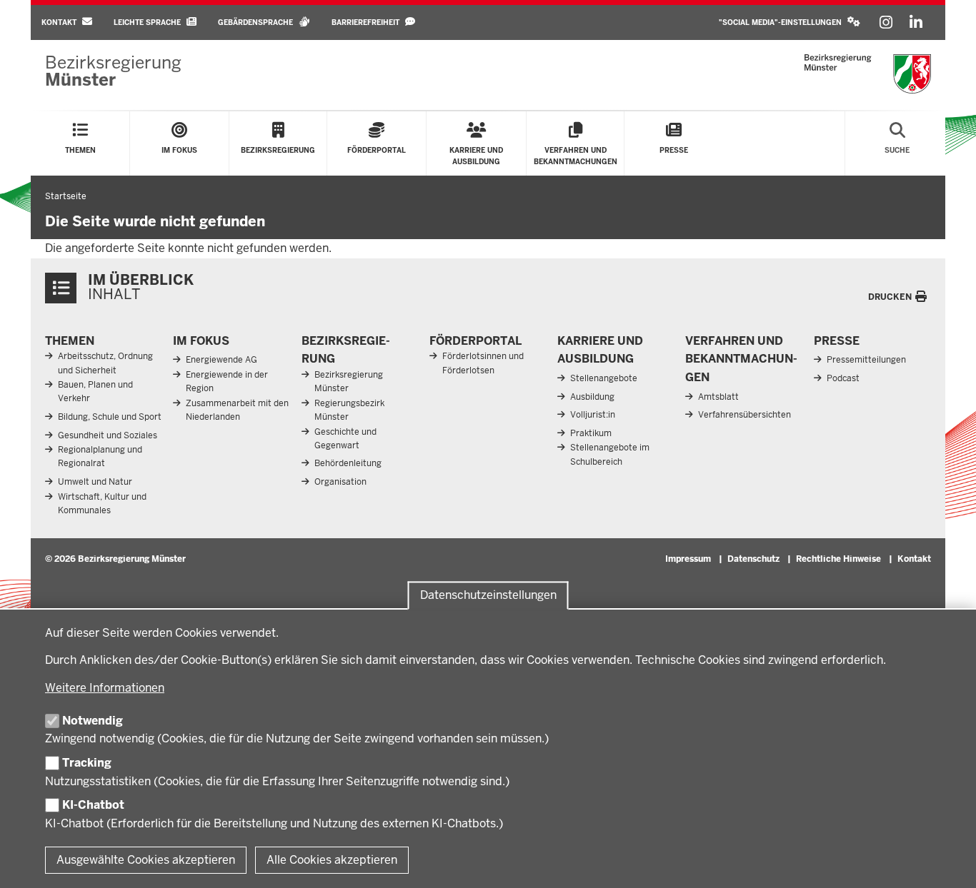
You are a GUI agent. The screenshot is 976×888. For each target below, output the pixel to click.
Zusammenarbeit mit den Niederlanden (237, 410)
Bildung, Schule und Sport (109, 417)
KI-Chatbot (93, 804)
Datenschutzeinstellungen (488, 594)
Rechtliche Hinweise (838, 559)
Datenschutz (753, 559)
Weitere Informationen (104, 687)
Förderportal (475, 340)
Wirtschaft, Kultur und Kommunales (102, 503)
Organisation (340, 482)
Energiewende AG (221, 359)
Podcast (843, 378)
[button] (789, 22)
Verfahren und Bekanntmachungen (741, 359)
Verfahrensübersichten (744, 414)
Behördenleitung (348, 463)
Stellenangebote (603, 378)
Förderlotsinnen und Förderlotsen (483, 362)
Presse (837, 340)
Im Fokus (201, 340)
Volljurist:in (592, 414)
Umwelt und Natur (95, 482)
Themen (69, 340)
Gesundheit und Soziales (107, 435)
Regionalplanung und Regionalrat (100, 456)
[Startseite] (868, 74)
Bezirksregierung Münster (348, 381)
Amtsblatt (718, 397)
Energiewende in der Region (227, 381)
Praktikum (591, 433)
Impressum (688, 559)
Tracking (86, 762)
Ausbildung (592, 397)
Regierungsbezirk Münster (349, 410)
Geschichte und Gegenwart (345, 438)
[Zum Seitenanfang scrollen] (947, 861)
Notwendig (92, 720)
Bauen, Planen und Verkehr (95, 391)
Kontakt (914, 559)
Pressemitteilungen (866, 359)
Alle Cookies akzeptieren (332, 859)
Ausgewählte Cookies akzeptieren (145, 859)
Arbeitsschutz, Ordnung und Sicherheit (105, 362)
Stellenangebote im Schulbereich (609, 454)
